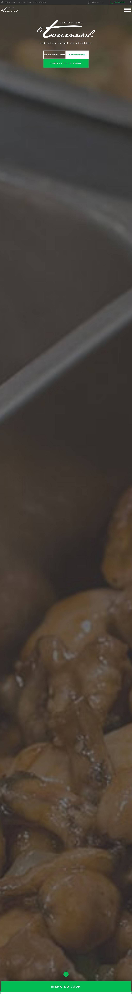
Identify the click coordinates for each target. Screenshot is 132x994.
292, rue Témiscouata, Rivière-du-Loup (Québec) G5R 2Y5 (25, 2)
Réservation (54, 55)
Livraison (77, 55)
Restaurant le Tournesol (9, 9)
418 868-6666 (120, 2)
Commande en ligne (66, 63)
